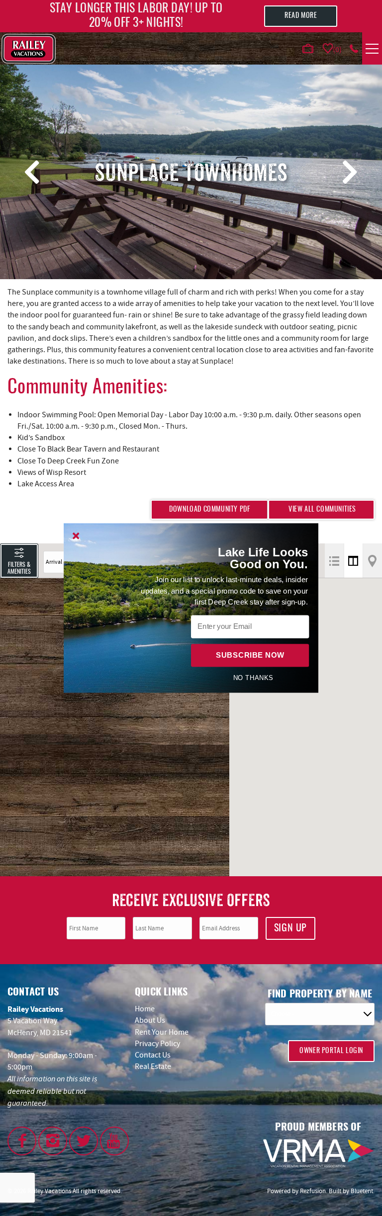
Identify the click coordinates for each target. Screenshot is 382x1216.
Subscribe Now (250, 655)
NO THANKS (253, 677)
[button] (253, 558)
